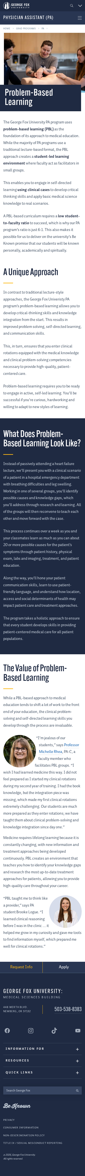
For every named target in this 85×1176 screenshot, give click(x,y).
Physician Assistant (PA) (28, 17)
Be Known (16, 1106)
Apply (64, 967)
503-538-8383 (68, 1010)
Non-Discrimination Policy (24, 1135)
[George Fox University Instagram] (31, 1030)
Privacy (9, 1120)
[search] (77, 1090)
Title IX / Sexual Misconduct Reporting (32, 1143)
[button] (71, 5)
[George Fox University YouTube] (78, 1030)
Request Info (21, 967)
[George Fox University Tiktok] (54, 1031)
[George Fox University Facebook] (7, 1031)
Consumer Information (21, 1128)
